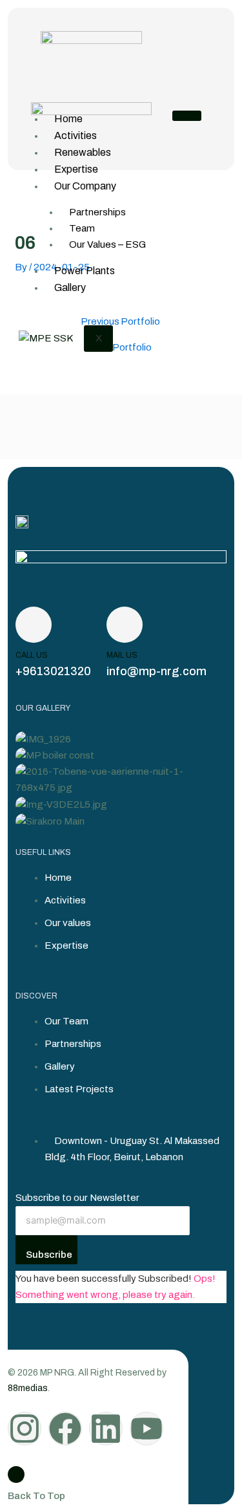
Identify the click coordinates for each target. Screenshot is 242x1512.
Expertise (76, 169)
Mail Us (121, 655)
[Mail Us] (124, 625)
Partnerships (97, 212)
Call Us (31, 655)
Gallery (70, 287)
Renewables (82, 152)
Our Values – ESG (107, 244)
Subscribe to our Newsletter (77, 1198)
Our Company (85, 185)
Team (82, 228)
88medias (28, 1388)
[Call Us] (33, 625)
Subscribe (49, 1254)
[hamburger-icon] (186, 116)
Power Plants (84, 270)
